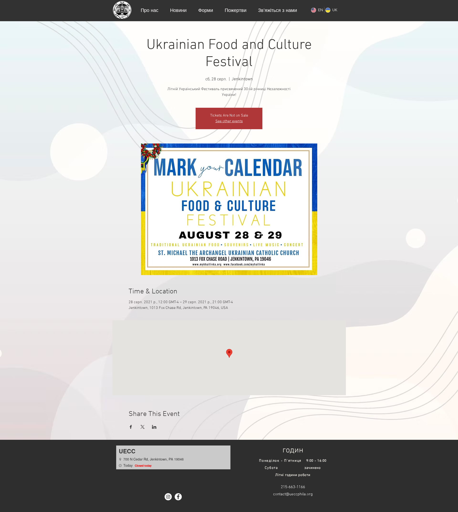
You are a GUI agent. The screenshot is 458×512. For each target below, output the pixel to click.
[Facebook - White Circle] (178, 496)
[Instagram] (168, 496)
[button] (149, 10)
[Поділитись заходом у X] (142, 427)
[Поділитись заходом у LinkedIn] (154, 427)
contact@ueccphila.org (293, 494)
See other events (229, 121)
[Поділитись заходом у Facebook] (131, 427)
